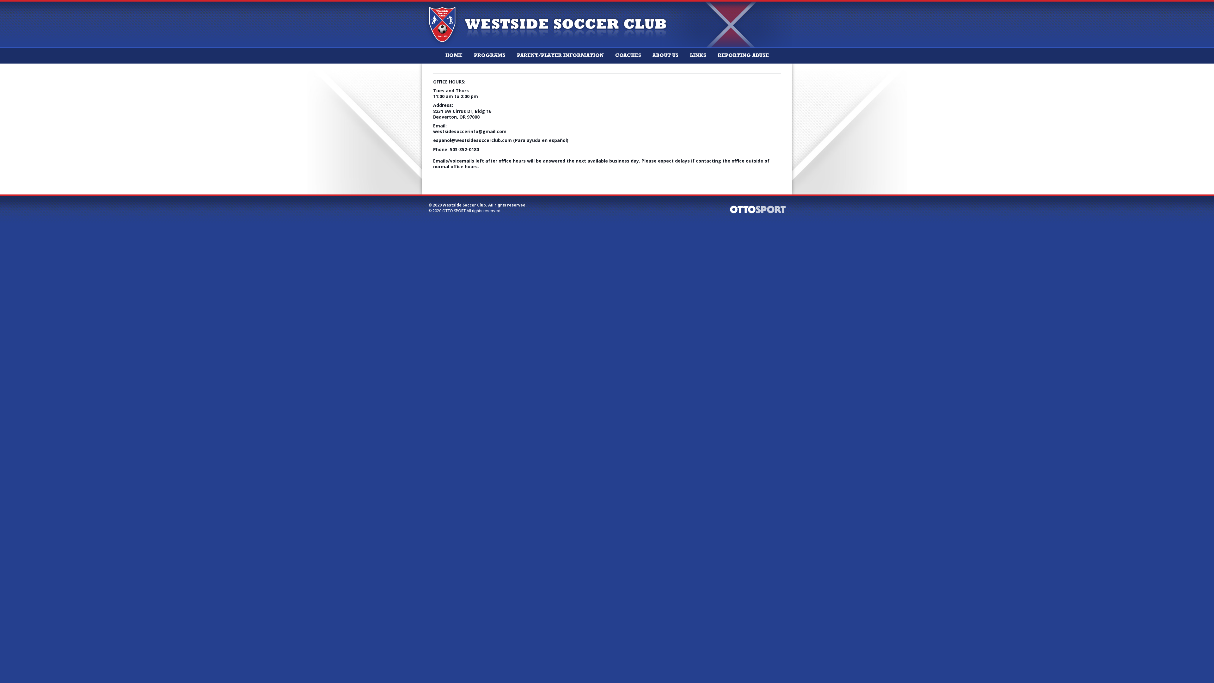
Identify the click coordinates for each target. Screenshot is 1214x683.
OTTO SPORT (454, 210)
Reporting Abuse (743, 55)
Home (454, 55)
